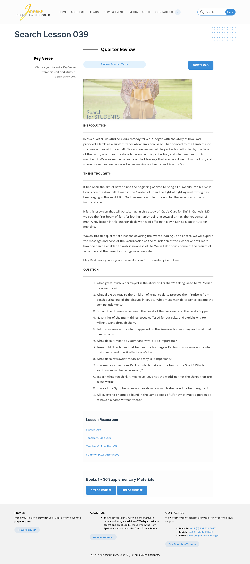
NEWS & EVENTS (114, 12)
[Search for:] (211, 12)
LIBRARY (94, 12)
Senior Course (101, 490)
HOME (63, 12)
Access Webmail (103, 536)
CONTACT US (164, 12)
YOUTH (146, 12)
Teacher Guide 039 (98, 438)
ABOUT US (78, 12)
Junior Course (132, 490)
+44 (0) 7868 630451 (201, 532)
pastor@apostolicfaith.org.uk (203, 535)
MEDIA (133, 12)
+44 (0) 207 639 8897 (202, 528)
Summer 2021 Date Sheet (102, 454)
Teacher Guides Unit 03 (101, 446)
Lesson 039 (93, 429)
